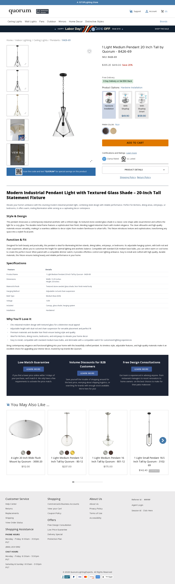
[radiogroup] (135, 131)
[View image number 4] (17, 130)
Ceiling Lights (15, 22)
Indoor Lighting (23, 40)
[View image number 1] (17, 56)
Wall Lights (31, 22)
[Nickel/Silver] (23, 453)
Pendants (55, 40)
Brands (163, 22)
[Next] (162, 440)
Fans (41, 22)
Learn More (34, 369)
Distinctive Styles (94, 22)
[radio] (105, 131)
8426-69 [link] (66, 40)
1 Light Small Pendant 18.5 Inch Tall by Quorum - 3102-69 (149, 461)
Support (137, 11)
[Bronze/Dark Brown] (28, 453)
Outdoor (51, 22)
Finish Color (108, 125)
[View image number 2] (17, 81)
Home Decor (76, 22)
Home (10, 40)
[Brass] (72, 453)
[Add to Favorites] (89, 51)
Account (153, 11)
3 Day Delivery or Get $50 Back (117, 81)
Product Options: (111, 88)
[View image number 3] (17, 105)
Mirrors (62, 22)
